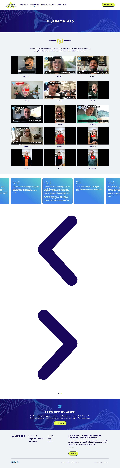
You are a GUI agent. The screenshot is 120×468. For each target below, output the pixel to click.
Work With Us (24, 4)
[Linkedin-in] (18, 462)
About (59, 4)
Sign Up (73, 453)
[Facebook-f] (12, 462)
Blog (65, 4)
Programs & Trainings (48, 4)
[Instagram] (15, 462)
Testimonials (34, 4)
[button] (58, 393)
